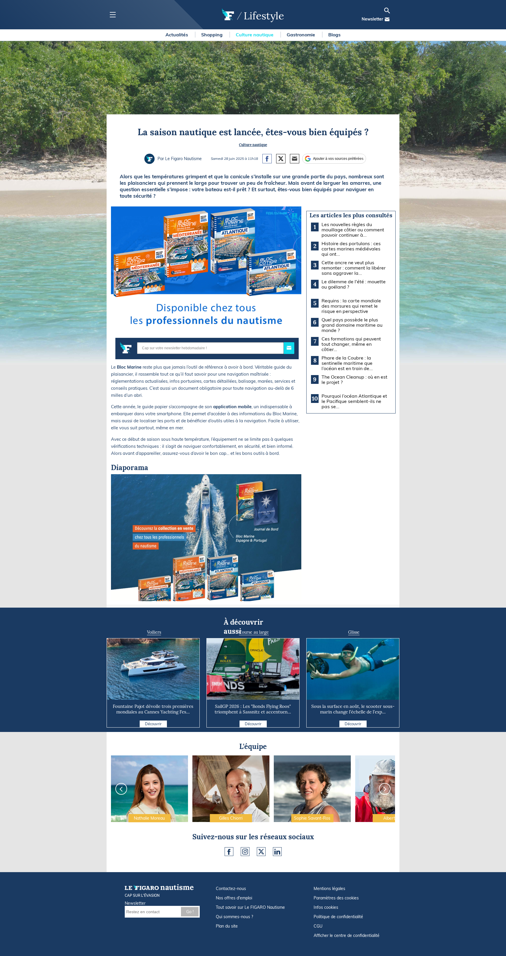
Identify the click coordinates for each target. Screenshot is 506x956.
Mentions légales (329, 888)
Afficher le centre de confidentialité (347, 935)
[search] (387, 10)
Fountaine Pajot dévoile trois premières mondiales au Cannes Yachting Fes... (153, 709)
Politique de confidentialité (338, 916)
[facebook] (229, 851)
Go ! (190, 911)
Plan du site (227, 926)
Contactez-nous (231, 888)
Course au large (254, 632)
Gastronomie (301, 35)
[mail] (387, 19)
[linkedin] (277, 851)
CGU (318, 926)
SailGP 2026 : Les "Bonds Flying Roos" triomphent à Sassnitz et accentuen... (253, 709)
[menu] (113, 15)
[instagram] (245, 851)
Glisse (354, 632)
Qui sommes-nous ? (234, 916)
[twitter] (261, 851)
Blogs (334, 35)
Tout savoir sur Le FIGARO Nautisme (250, 907)
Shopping (212, 35)
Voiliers (154, 632)
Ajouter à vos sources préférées (338, 159)
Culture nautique (255, 35)
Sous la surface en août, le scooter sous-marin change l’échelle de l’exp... (352, 709)
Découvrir (153, 723)
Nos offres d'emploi (234, 898)
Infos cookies (326, 907)
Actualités (177, 35)
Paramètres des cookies (336, 898)
